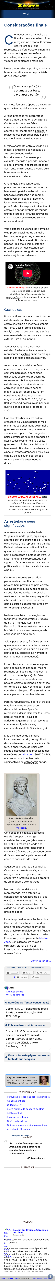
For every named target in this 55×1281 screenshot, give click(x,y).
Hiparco (27, 754)
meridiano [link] (33, 904)
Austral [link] (31, 622)
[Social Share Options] (7, 1214)
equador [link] (32, 656)
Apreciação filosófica (18, 1129)
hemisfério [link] (41, 652)
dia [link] (47, 596)
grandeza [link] (10, 429)
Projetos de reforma (17, 1117)
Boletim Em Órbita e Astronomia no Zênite (30, 1231)
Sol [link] (42, 134)
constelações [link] (12, 297)
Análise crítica (14, 1113)
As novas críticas (14, 991)
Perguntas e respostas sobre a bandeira (28, 1096)
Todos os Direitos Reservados (40, 1278)
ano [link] (10, 463)
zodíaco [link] (40, 130)
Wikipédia (21, 827)
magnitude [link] (21, 384)
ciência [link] (41, 743)
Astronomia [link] (31, 762)
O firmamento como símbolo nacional (27, 1125)
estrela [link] (34, 509)
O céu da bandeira (15, 994)
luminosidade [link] (28, 421)
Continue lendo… (40, 960)
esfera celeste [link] (28, 49)
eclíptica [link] (26, 675)
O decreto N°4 (14, 1104)
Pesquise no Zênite (20, 1135)
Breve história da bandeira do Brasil (26, 1109)
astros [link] (26, 354)
